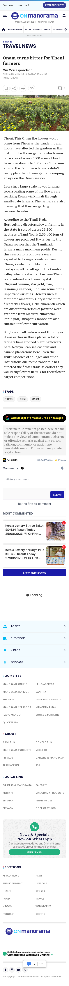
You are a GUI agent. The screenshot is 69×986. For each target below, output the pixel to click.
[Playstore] (15, 942)
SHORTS (40, 914)
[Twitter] (25, 970)
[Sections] (5, 15)
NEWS (47, 29)
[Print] (22, 88)
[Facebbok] (5, 970)
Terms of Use (11, 765)
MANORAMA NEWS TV (48, 699)
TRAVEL (40, 898)
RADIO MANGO (12, 715)
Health (7, 891)
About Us (9, 742)
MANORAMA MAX (46, 707)
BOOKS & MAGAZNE (47, 715)
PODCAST (9, 914)
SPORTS (40, 891)
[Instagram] (12, 970)
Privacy (8, 757)
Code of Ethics (46, 808)
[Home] (3, 29)
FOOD (6, 898)
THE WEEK (8, 699)
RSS (38, 765)
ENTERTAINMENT (33, 29)
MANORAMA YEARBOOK (17, 707)
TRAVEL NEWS (19, 46)
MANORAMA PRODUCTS (17, 750)
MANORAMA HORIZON (16, 692)
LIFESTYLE (41, 883)
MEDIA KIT (41, 750)
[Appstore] (40, 942)
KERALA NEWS (15, 29)
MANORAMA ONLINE (15, 684)
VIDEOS (7, 906)
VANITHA (41, 692)
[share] (13, 88)
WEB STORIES (43, 906)
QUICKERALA (10, 722)
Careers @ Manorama (50, 757)
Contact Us (44, 742)
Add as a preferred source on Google (37, 418)
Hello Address (45, 684)
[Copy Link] (31, 88)
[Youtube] (18, 970)
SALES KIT (41, 785)
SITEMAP (8, 800)
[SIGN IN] (64, 15)
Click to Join (34, 852)
